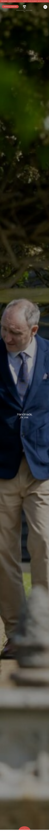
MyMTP (25, 1)
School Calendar (32, 1)
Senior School (12, 1)
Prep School (4, 1)
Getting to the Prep (43, 1)
